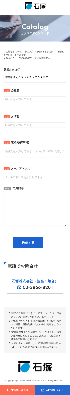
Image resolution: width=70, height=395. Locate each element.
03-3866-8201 (25, 58)
